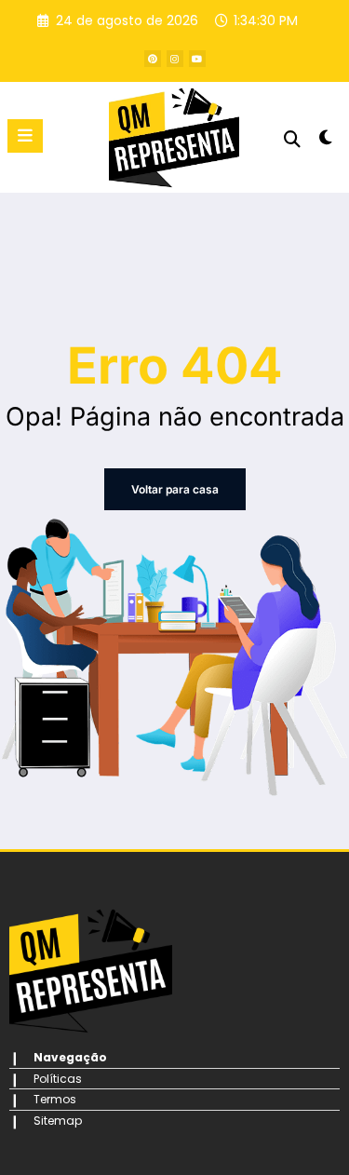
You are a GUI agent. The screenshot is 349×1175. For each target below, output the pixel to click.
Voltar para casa (175, 489)
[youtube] (197, 58)
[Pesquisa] (292, 139)
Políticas (58, 1079)
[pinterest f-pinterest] (152, 58)
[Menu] (25, 136)
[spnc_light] (326, 141)
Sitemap (58, 1120)
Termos (55, 1099)
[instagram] (175, 58)
